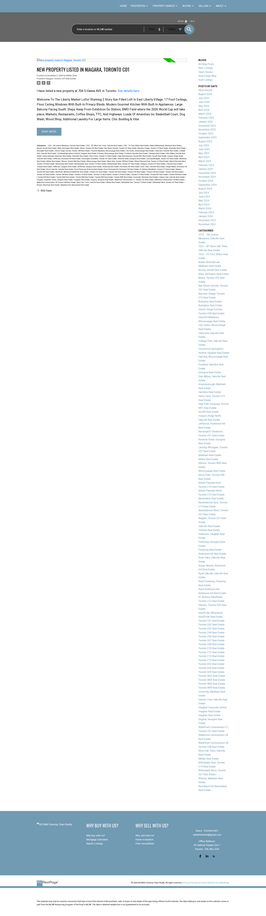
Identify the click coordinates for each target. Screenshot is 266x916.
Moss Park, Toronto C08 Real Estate (120, 161)
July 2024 (203, 192)
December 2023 (207, 220)
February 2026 (206, 117)
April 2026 (204, 109)
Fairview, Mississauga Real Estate (111, 153)
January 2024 (205, 216)
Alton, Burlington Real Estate (68, 148)
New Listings (205, 68)
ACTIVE (181, 21)
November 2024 (207, 176)
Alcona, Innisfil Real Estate (47, 148)
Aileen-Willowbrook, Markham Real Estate (165, 146)
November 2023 (207, 224)
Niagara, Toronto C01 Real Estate (61, 78)
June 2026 (204, 102)
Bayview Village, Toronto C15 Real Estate (153, 148)
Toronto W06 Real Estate (104, 177)
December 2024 (207, 173)
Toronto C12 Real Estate (103, 175)
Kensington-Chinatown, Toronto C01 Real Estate (99, 159)
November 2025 (207, 129)
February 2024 (206, 212)
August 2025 (205, 141)
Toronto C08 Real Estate (65, 175)
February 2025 (206, 165)
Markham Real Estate (209, 455)
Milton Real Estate (54, 161)
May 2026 (203, 106)
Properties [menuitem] (138, 5)
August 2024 (205, 188)
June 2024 (204, 196)
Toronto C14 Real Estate (122, 175)
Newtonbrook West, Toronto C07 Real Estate (124, 164)
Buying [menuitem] (186, 5)
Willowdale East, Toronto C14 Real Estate (136, 182)
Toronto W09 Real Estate (123, 177)
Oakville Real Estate (174, 164)
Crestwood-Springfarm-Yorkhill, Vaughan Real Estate (77, 153)
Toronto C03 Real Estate (137, 172)
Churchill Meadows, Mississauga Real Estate (108, 151)
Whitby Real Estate (113, 182)
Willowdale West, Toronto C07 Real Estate (168, 182)
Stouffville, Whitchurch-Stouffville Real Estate (72, 172)
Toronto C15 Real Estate (140, 175)
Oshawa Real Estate (44, 167)
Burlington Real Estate (45, 151)
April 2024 (204, 204)
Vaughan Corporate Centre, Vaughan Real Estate (55, 180)
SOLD (192, 21)
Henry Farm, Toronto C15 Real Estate (103, 156)
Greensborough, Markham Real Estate (57, 156)
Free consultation (144, 843)
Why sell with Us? (145, 835)
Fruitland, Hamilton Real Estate (136, 153)
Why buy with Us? (95, 835)
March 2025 (204, 161)
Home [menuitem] (123, 5)
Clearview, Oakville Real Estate (167, 151)
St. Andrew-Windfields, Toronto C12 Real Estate (157, 169)
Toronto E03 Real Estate (159, 175)
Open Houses (205, 72)
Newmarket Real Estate (65, 164)
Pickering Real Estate (111, 167)
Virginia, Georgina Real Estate (102, 180)
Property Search (164, 5)
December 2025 (207, 125)
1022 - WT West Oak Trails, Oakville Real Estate (104, 146)
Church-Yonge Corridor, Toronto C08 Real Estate (72, 151)
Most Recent (205, 90)
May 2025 (203, 153)
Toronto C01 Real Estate (99, 172)
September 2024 (207, 184)
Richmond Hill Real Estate (130, 167)
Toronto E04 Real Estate (178, 175)
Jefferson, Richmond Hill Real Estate (67, 159)
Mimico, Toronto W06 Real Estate (74, 161)
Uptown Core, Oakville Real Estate (172, 177)
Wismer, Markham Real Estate (48, 185)
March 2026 (204, 113)
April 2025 (204, 157)
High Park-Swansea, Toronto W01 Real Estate (134, 156)
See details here (128, 91)
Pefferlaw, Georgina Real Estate (90, 167)
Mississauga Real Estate (96, 161)
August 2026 (205, 94)
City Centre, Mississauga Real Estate (140, 151)
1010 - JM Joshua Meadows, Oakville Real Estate (66, 146)
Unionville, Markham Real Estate (145, 177)
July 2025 (203, 145)
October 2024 (205, 180)
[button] (200, 856)
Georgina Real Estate (157, 153)
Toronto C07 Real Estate (46, 175)
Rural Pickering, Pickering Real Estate (89, 169)
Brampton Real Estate (177, 148)
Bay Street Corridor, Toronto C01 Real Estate (121, 148)
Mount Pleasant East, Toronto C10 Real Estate (152, 161)
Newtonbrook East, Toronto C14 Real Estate (91, 164)
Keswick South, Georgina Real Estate (132, 159)
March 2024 (204, 208)
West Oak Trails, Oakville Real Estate (91, 182)
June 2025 (204, 149)
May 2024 (203, 200)
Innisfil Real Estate (159, 156)
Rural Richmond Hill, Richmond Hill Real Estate (121, 169)
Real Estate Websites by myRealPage (213, 883)
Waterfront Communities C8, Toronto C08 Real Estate (56, 182)
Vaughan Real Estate (82, 180)
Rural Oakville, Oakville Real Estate (60, 169)
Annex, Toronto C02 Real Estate (92, 148)
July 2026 (203, 98)
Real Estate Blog (207, 76)
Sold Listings (205, 79)
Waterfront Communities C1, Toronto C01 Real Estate (134, 180)
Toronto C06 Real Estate (174, 172)
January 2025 (205, 169)
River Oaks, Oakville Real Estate (153, 167)
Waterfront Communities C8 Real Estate (169, 180)
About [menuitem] (220, 5)
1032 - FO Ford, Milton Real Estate (136, 146)
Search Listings (94, 843)
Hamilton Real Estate (81, 156)
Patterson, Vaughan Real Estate (65, 167)
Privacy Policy (189, 883)
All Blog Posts (206, 64)
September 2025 (207, 137)
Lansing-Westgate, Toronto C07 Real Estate (163, 159)
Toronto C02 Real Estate (118, 172)
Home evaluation (144, 839)
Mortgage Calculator (97, 839)
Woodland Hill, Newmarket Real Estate (75, 185)
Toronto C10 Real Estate (84, 175)
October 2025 (205, 133)
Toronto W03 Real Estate (65, 177)
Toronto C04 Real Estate (156, 172)
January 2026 (205, 121)
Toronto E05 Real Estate (47, 177)
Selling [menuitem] (203, 5)
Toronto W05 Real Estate (85, 177)
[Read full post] (112, 62)
